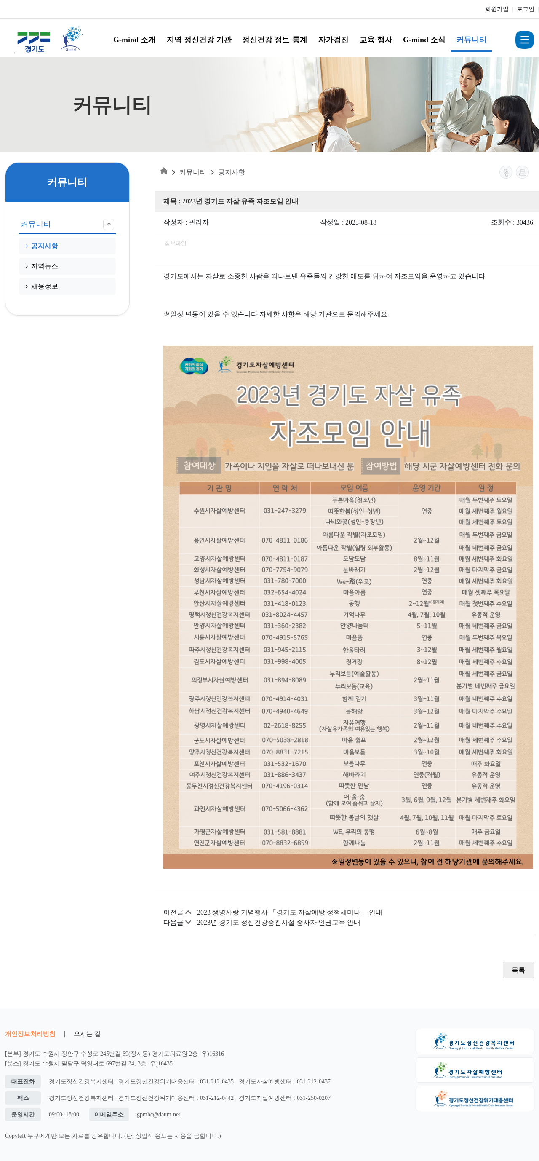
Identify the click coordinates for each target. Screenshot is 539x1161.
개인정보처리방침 (30, 1033)
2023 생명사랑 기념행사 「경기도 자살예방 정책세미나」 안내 (289, 912)
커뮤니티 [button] (36, 224)
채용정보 (44, 286)
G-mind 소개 (134, 39)
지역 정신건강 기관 (199, 39)
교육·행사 (376, 39)
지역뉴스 (44, 266)
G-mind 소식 (424, 39)
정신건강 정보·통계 (274, 39)
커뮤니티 (471, 39)
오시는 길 (87, 1033)
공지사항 (44, 245)
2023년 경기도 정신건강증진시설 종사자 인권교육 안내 (278, 922)
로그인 (525, 9)
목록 (518, 970)
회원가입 (497, 9)
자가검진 (333, 39)
